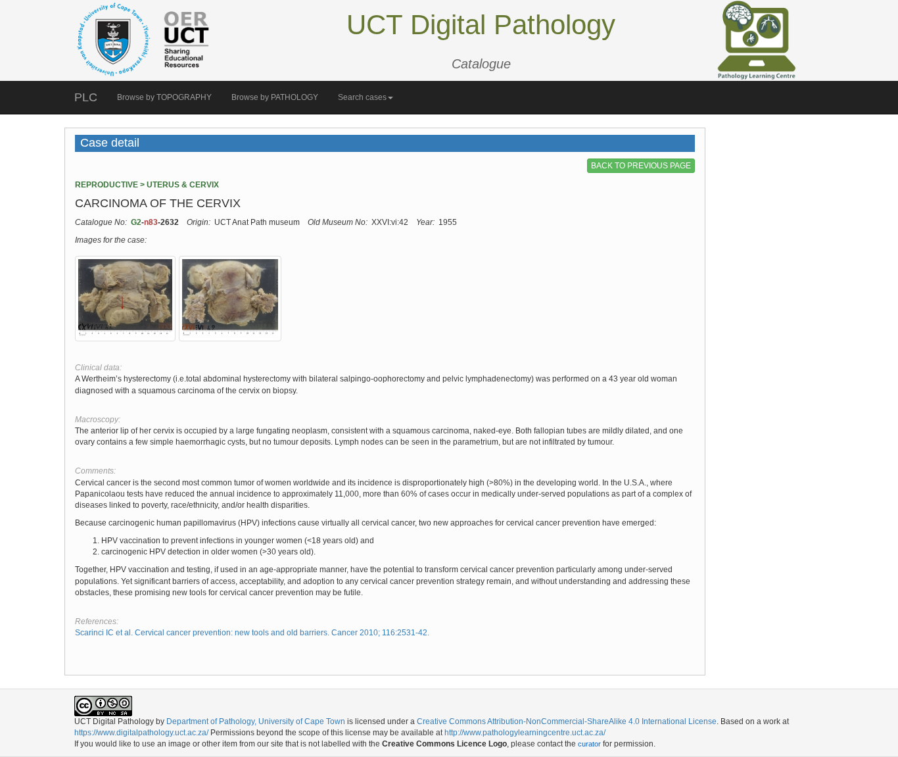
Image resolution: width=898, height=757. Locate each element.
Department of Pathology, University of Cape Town (255, 721)
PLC (85, 97)
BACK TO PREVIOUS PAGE (641, 165)
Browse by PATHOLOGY (274, 97)
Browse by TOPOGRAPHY (164, 97)
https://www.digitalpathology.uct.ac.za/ (141, 732)
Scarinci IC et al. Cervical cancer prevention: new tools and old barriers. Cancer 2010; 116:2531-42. (252, 632)
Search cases (362, 97)
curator (589, 744)
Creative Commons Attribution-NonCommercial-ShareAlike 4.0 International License (567, 721)
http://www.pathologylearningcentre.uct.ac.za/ (524, 732)
